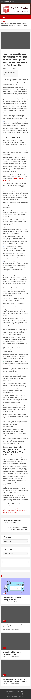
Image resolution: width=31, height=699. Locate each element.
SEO (4, 593)
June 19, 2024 (6, 629)
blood (18, 509)
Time (4, 512)
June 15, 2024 (6, 683)
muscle (16, 510)
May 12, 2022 (6, 68)
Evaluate (23, 509)
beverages (14, 509)
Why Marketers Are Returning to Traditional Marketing (13, 521)
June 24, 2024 (6, 602)
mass (12, 510)
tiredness (8, 512)
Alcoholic (8, 509)
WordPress (21, 696)
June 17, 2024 (6, 656)
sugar (25, 510)
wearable (14, 512)
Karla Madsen (14, 68)
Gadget (5, 51)
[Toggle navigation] (3, 17)
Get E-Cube (20, 691)
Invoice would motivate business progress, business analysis (17, 528)
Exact (4, 510)
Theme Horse (18, 694)
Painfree (21, 510)
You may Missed (8, 576)
